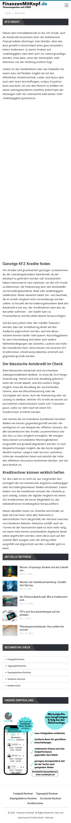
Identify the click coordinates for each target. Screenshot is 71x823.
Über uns (58, 812)
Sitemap (49, 817)
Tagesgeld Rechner (17, 666)
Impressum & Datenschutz (31, 817)
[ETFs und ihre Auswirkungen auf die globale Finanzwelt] (10, 615)
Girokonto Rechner (16, 679)
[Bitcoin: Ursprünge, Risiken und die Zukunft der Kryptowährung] (10, 571)
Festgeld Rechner (16, 659)
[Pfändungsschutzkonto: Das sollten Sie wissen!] (10, 630)
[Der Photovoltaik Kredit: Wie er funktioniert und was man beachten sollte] (10, 600)
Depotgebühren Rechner (19, 672)
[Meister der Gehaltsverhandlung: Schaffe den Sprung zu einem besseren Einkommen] (10, 586)
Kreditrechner (14, 686)
